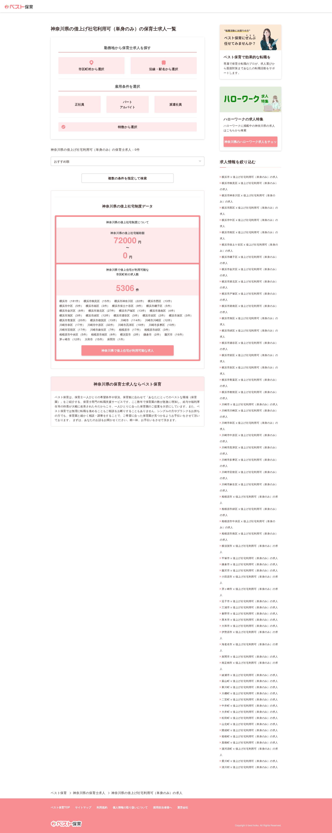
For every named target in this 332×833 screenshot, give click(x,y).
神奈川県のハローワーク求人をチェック (250, 143)
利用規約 (102, 807)
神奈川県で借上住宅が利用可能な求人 (127, 350)
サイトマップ (83, 807)
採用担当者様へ (162, 807)
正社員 (79, 104)
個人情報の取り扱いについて (130, 807)
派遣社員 (175, 104)
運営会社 (182, 807)
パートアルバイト (127, 104)
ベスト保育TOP (60, 807)
